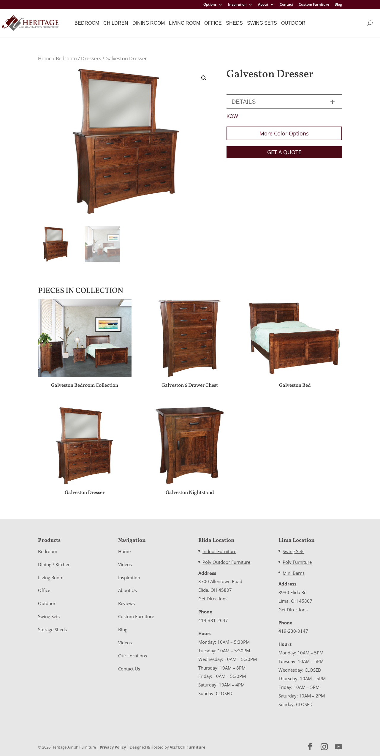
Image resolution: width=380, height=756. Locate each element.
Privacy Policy (113, 747)
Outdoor (293, 23)
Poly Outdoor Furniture (226, 562)
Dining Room (148, 23)
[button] (204, 78)
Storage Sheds (52, 629)
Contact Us (129, 669)
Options (210, 5)
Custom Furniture (314, 5)
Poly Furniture (297, 562)
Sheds (234, 23)
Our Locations (132, 656)
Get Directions (212, 599)
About (263, 5)
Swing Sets (262, 23)
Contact (286, 5)
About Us (127, 590)
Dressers (91, 58)
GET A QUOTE (284, 152)
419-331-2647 (213, 620)
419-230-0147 (293, 631)
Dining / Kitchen (54, 564)
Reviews (126, 603)
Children (115, 23)
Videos (125, 564)
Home (45, 58)
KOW (232, 116)
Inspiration (237, 5)
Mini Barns (294, 573)
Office (213, 23)
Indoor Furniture (219, 551)
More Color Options (284, 133)
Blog (338, 5)
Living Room (184, 23)
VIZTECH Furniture (187, 747)
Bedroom (87, 23)
